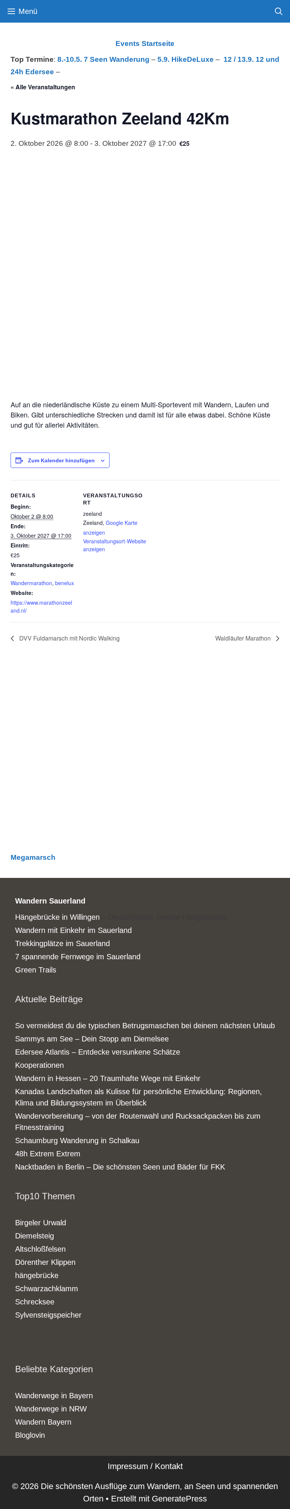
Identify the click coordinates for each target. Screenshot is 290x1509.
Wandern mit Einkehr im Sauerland (73, 930)
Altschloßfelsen (40, 1249)
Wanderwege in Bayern (54, 1395)
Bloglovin (30, 1435)
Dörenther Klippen (45, 1262)
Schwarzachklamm (46, 1288)
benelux (64, 583)
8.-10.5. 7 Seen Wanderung (103, 59)
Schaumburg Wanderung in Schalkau (77, 1140)
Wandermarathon (31, 583)
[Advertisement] (145, 754)
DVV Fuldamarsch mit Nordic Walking (69, 638)
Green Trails (35, 970)
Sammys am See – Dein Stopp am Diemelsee (92, 1039)
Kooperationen (39, 1065)
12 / (231, 59)
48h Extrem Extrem (47, 1154)
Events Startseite (145, 43)
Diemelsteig (34, 1236)
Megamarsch (33, 857)
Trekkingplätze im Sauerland (62, 943)
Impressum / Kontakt (145, 1466)
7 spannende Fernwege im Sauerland (77, 956)
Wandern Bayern (43, 1422)
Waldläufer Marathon (243, 638)
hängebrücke (37, 1275)
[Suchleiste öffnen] (278, 11)
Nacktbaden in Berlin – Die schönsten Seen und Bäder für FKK (120, 1167)
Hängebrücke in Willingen (57, 917)
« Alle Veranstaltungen (43, 87)
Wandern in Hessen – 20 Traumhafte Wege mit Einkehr (108, 1078)
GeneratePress (179, 1498)
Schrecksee (34, 1302)
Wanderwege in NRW (51, 1409)
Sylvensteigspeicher (48, 1315)
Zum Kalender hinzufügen (61, 460)
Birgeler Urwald (40, 1223)
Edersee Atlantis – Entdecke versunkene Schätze (97, 1052)
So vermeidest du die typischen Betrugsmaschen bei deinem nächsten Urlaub (145, 1025)
